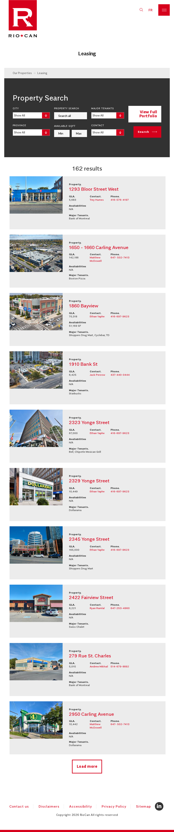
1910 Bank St (83, 364)
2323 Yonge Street (89, 422)
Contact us (19, 806)
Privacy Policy (114, 806)
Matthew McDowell (96, 259)
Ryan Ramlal (97, 608)
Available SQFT (65, 126)
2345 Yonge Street (89, 539)
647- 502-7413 (120, 257)
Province (19, 125)
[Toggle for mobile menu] (164, 10)
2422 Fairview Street (91, 597)
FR (151, 10)
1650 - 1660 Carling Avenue (98, 247)
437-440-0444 (120, 374)
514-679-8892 (120, 666)
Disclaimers (49, 806)
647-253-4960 (120, 608)
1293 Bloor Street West (94, 189)
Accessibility (80, 806)
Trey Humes (97, 199)
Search (144, 131)
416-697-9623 (120, 316)
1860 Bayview (83, 305)
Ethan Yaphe (97, 316)
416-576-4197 (120, 199)
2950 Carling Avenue (91, 714)
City (16, 108)
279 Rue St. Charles (90, 655)
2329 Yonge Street (89, 480)
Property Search (66, 108)
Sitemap (143, 806)
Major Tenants (102, 108)
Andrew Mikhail (99, 666)
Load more (87, 766)
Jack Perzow (97, 374)
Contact (97, 125)
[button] (141, 10)
